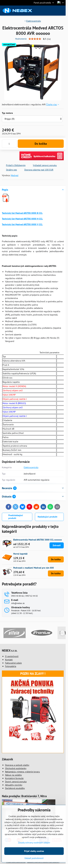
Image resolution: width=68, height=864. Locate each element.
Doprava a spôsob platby (17, 765)
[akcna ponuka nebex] (33, 739)
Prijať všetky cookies (34, 851)
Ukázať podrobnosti (34, 858)
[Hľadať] (46, 10)
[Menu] (62, 10)
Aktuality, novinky (13, 784)
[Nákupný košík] (54, 10)
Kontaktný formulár (14, 778)
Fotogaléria (10, 666)
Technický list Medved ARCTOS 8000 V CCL (22, 224)
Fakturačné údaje (13, 663)
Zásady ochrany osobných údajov (34, 842)
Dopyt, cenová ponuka (16, 781)
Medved (14, 175)
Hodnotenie (21, 38)
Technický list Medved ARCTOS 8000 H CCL (22, 218)
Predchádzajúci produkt (15, 517)
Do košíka (41, 143)
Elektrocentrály (31, 467)
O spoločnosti (12, 656)
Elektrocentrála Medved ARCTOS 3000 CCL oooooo (37, 539)
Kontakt (9, 659)
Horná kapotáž (20, 553)
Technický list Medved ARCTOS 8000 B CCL (22, 213)
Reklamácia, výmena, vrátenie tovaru (22, 771)
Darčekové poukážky (15, 788)
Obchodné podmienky (15, 768)
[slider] (34, 39)
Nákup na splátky (13, 775)
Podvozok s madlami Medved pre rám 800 (33, 567)
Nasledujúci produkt (47, 516)
